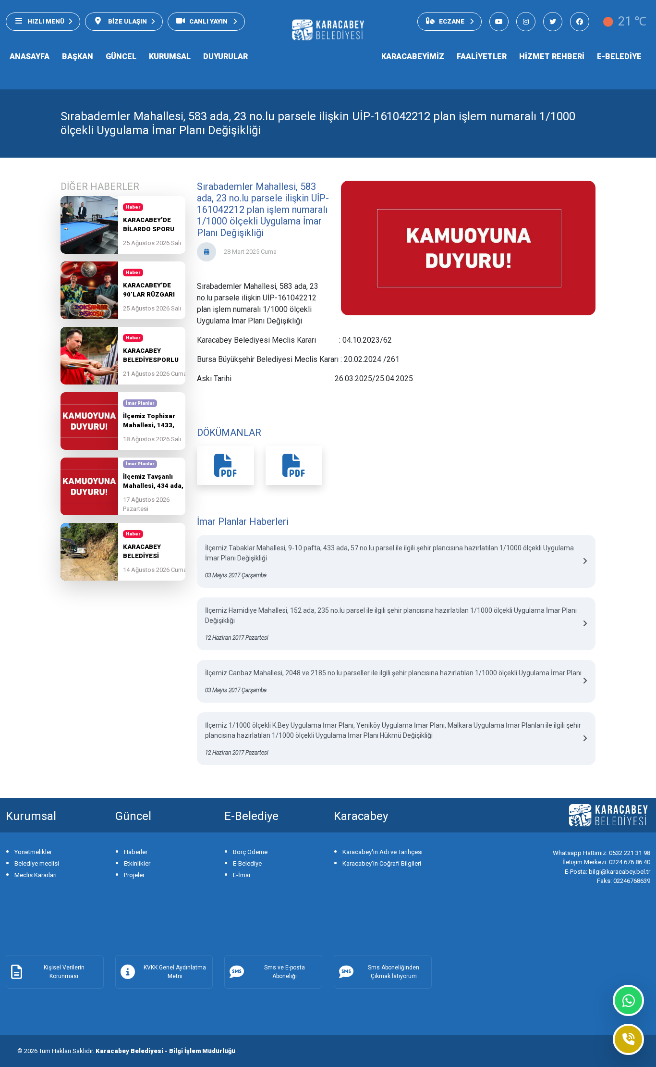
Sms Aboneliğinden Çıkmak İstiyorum (393, 972)
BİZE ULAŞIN (127, 21)
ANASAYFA (29, 56)
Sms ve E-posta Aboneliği (284, 972)
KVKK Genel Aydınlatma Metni (175, 972)
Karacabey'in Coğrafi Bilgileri (381, 863)
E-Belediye (247, 863)
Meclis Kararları (35, 875)
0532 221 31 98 (601, 852)
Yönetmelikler (33, 852)
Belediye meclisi (36, 863)
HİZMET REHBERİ (551, 56)
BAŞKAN (77, 56)
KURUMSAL (170, 56)
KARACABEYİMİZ (412, 56)
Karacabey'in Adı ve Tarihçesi (382, 852)
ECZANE (452, 21)
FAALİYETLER (482, 56)
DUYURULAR (225, 56)
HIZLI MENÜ (45, 21)
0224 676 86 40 (606, 862)
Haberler (135, 852)
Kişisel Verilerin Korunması (64, 972)
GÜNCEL (121, 56)
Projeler (134, 875)
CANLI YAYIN (209, 21)
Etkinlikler (137, 863)
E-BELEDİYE (619, 56)
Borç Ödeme (250, 852)
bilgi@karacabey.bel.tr (607, 871)
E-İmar (242, 875)
